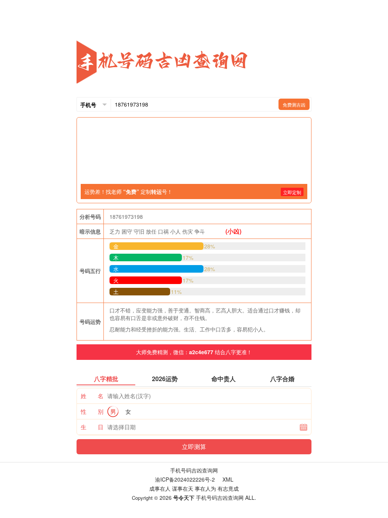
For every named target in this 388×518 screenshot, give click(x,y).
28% (209, 246)
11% (176, 291)
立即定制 (292, 192)
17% (188, 257)
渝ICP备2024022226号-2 (185, 479)
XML (227, 479)
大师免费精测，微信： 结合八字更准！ (194, 352)
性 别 (92, 411)
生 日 (92, 427)
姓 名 (92, 396)
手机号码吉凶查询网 (194, 470)
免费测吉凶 (294, 104)
